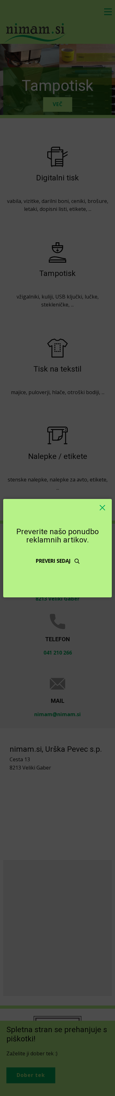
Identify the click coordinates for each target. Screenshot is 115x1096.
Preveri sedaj (54, 560)
